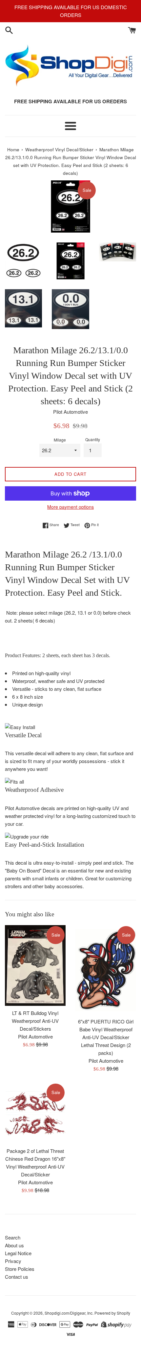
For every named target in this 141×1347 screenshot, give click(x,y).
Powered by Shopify (112, 1313)
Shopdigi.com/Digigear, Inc (68, 1313)
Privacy (13, 1260)
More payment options (70, 507)
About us (14, 1245)
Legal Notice (18, 1253)
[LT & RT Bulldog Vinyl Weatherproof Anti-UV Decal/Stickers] (35, 965)
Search (12, 1237)
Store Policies (19, 1268)
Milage (60, 439)
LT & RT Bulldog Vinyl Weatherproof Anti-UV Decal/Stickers (35, 1020)
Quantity (92, 439)
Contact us (16, 1276)
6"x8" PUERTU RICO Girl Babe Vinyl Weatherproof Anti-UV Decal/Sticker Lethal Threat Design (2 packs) (105, 1037)
